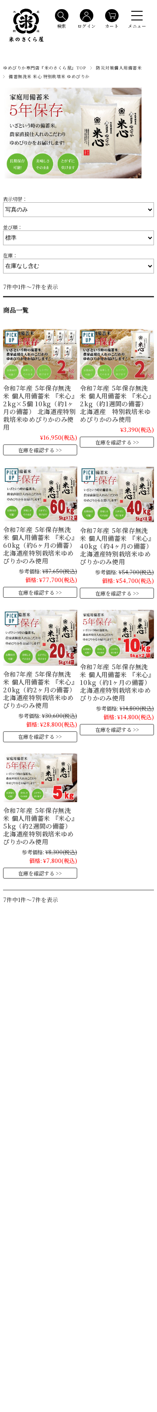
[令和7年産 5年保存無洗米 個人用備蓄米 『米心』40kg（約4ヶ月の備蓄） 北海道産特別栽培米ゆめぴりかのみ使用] (117, 494)
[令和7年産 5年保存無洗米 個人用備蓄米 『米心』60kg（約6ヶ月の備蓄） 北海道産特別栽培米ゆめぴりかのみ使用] (40, 494)
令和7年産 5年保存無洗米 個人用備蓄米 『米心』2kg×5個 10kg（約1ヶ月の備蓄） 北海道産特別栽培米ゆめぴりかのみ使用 (39, 407)
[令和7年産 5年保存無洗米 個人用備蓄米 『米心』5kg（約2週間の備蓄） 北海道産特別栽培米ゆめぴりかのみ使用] (40, 778)
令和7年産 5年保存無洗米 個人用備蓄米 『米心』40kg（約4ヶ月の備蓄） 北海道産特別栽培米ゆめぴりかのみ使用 (116, 546)
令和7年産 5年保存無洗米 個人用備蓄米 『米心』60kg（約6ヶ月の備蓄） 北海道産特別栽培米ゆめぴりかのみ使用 (39, 545)
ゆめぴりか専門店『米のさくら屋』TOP (44, 68)
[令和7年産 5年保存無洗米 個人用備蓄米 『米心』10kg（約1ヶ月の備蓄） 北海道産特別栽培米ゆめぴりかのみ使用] (117, 634)
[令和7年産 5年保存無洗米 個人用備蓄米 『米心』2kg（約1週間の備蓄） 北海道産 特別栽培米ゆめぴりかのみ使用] (117, 354)
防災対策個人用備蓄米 (119, 68)
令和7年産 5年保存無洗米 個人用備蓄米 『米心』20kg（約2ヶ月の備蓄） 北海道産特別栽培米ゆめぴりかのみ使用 (39, 689)
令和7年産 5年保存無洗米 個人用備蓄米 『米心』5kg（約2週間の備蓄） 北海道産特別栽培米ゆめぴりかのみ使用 (39, 826)
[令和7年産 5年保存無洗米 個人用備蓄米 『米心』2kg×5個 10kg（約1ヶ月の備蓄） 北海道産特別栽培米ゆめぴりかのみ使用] (40, 354)
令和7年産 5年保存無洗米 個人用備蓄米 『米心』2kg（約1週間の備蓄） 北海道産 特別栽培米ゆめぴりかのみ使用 (115, 403)
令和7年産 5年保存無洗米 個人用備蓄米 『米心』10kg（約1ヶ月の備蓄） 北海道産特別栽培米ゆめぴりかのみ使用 (115, 682)
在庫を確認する (36, 450)
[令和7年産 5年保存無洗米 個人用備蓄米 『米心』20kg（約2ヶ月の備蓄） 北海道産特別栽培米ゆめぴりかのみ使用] (40, 637)
